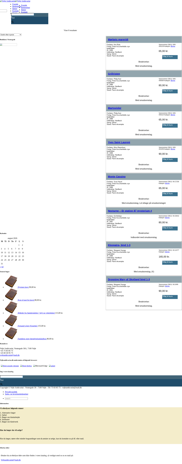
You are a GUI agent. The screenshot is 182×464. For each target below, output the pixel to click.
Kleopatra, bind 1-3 (119, 245)
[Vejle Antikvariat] (15, 1)
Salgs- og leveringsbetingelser (16, 394)
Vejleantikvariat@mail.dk (11, 460)
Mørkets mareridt (118, 39)
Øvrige (173, 46)
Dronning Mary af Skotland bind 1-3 (129, 279)
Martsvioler (114, 108)
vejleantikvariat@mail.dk (10, 355)
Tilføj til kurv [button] (167, 56)
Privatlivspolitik (11, 392)
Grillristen (114, 73)
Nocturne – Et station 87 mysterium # (130, 210)
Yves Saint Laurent (119, 142)
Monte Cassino (117, 176)
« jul (1, 267)
